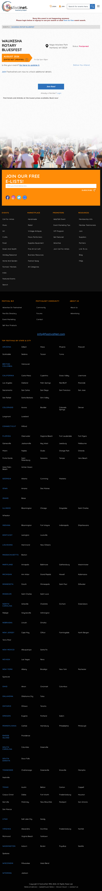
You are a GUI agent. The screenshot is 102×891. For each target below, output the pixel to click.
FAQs (81, 261)
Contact (39, 319)
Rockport (62, 802)
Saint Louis (44, 594)
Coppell (81, 787)
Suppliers (82, 237)
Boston (24, 555)
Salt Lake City (26, 819)
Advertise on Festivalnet (12, 307)
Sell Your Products (9, 325)
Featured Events (8, 279)
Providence (25, 735)
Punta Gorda (7, 458)
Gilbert (24, 347)
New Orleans (45, 545)
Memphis (81, 770)
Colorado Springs (62, 408)
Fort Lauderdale (65, 436)
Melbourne (82, 443)
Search (5, 285)
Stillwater (81, 584)
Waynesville (26, 613)
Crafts (4, 237)
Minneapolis (45, 584)
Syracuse (6, 677)
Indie (4, 273)
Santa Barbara (27, 398)
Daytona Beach (46, 436)
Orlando (81, 451)
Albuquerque (26, 650)
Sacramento (7, 390)
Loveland (24, 416)
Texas (5, 787)
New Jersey (8, 632)
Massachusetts (9, 555)
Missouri (7, 594)
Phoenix (62, 347)
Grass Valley (64, 375)
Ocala (42, 451)
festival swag (33, 261)
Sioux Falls (25, 758)
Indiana (6, 525)
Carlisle (24, 726)
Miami (4, 451)
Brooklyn (43, 669)
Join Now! (51, 86)
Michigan (7, 574)
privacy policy (61, 887)
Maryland (7, 564)
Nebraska (7, 622)
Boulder (43, 407)
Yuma (61, 354)
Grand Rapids (45, 574)
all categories (33, 267)
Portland (43, 716)
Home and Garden (9, 261)
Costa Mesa (26, 375)
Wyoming (7, 873)
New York (7, 669)
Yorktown (44, 836)
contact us (74, 887)
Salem (61, 716)
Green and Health (9, 249)
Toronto (43, 706)
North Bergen (83, 632)
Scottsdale (6, 354)
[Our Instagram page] (13, 197)
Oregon (6, 716)
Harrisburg (44, 726)
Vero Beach (82, 458)
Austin (23, 787)
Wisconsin (7, 863)
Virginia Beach (27, 836)
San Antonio (83, 802)
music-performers (35, 237)
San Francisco (64, 390)
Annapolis (25, 564)
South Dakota (6, 759)
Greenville (44, 747)
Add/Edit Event (59, 219)
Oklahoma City (27, 696)
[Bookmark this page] (25, 197)
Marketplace (33, 213)
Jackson (24, 873)
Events (5, 213)
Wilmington (45, 613)
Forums (39, 313)
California (8, 375)
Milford (24, 426)
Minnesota (7, 584)
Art (3, 231)
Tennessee (7, 770)
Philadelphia (64, 726)
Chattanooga (26, 770)
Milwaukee (25, 863)
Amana (24, 488)
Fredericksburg (65, 795)
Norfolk (81, 829)
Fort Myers (82, 436)
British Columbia (7, 365)
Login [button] (59, 93)
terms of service (30, 887)
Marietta (62, 478)
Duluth (24, 584)
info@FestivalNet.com (51, 334)
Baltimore (44, 564)
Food (4, 243)
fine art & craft (34, 249)
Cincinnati (44, 686)
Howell (62, 574)
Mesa (42, 347)
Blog (81, 255)
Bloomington (26, 508)
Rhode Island (5, 736)
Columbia (25, 747)
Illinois (6, 508)
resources (83, 213)
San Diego (44, 390)
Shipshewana (83, 525)
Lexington (25, 535)
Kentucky (7, 535)
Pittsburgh (82, 726)
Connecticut (9, 426)
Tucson (43, 354)
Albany (24, 669)
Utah (5, 819)
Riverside (81, 383)
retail (30, 225)
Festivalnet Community (47, 301)
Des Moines (45, 488)
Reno (42, 659)
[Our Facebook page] (8, 197)
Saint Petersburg (25, 459)
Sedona (24, 354)
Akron (23, 686)
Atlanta (24, 478)
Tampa (62, 458)
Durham (62, 604)
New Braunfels (46, 802)
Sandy (42, 819)
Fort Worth (44, 795)
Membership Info (85, 219)
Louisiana (7, 545)
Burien (42, 846)
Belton (42, 787)
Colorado (7, 407)
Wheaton (6, 515)
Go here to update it (29, 65)
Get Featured (58, 237)
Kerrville (5, 802)
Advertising (75, 313)
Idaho (5, 498)
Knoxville (62, 770)
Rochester (82, 669)
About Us (74, 301)
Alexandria (25, 829)
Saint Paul (63, 584)
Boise (23, 498)
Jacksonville (26, 443)
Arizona (6, 347)
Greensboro (82, 604)
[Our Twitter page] (19, 197)
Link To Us (83, 249)
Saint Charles (83, 508)
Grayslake (63, 508)
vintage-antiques (35, 231)
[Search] (92, 6)
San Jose (81, 390)
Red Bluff (63, 383)
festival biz (8, 301)
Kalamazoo (82, 574)
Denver (81, 407)
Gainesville (6, 443)
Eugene (24, 716)
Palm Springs (45, 383)
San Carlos (25, 390)
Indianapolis (64, 525)
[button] (26, 59)
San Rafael (6, 398)
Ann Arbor (25, 574)
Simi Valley (44, 398)
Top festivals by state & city (16, 341)
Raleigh (5, 613)
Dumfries (44, 829)
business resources (36, 255)
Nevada (6, 659)
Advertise (57, 243)
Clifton (42, 632)
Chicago (43, 508)
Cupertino (44, 375)
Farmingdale (64, 632)
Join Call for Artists (61, 249)
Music (4, 225)
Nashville (6, 777)
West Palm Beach (6, 468)
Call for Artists (8, 219)
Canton (62, 787)
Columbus (63, 686)
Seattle (81, 846)
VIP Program (58, 231)
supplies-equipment (36, 243)
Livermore (82, 375)
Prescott (81, 347)
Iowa (5, 488)
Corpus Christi (8, 795)
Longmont (6, 416)
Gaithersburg (64, 564)
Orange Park (64, 451)
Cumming (44, 478)
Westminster (83, 564)
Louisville (43, 535)
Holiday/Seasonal (9, 255)
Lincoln (24, 622)
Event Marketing (8, 319)
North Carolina (7, 605)
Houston (81, 795)
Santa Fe (43, 650)
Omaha (43, 622)
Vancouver (25, 364)
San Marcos (7, 809)
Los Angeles (7, 383)
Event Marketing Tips (61, 225)
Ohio (4, 686)
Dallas (23, 795)
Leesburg (63, 443)
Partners (82, 243)
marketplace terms (46, 887)
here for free (69, 20)
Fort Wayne (45, 525)
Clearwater (25, 436)
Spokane (5, 853)
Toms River (6, 640)
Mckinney (25, 802)
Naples (24, 451)
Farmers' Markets (9, 267)
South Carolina (7, 748)
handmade (32, 219)
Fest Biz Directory (9, 313)
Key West (44, 443)
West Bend (44, 863)
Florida (6, 436)
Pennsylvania (9, 726)
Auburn (24, 846)
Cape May (25, 632)
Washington (8, 846)
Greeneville (44, 770)
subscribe (87, 190)
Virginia (6, 829)
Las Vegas (25, 659)
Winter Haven (26, 467)
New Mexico (8, 650)
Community (41, 307)
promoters (58, 213)
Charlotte (44, 604)
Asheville (24, 604)
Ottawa (24, 706)
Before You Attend (81, 65)
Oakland (24, 383)
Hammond (25, 545)
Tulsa (42, 696)
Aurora (24, 407)
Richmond (6, 836)
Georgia (6, 478)
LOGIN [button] (54, 6)
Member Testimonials (87, 225)
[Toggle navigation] (98, 6)
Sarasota (43, 458)
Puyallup (62, 846)
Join (4, 71)
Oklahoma (7, 696)
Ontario (6, 706)
